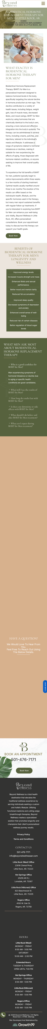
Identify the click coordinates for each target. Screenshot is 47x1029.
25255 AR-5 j (23, 878)
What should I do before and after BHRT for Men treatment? (22, 416)
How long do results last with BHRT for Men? (23, 399)
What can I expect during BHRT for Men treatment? (21, 425)
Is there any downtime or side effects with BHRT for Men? (23, 408)
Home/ (23, 21)
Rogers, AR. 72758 (24, 907)
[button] (23, 366)
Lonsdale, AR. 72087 (24, 881)
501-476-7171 (23, 759)
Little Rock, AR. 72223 (23, 869)
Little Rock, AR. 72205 (23, 894)
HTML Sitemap (28, 1017)
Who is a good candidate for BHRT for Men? (22, 366)
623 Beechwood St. (23, 891)
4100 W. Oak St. (24, 903)
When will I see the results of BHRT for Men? (22, 391)
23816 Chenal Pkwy (23, 865)
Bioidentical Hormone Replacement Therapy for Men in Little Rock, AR (23, 24)
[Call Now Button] (3, 1015)
